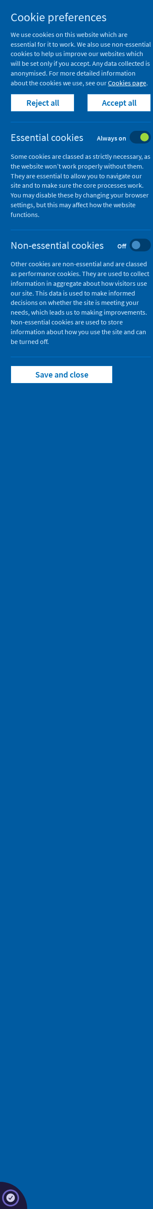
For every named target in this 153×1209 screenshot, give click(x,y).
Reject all (42, 102)
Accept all (119, 102)
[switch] (87, 138)
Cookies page (127, 83)
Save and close (61, 374)
